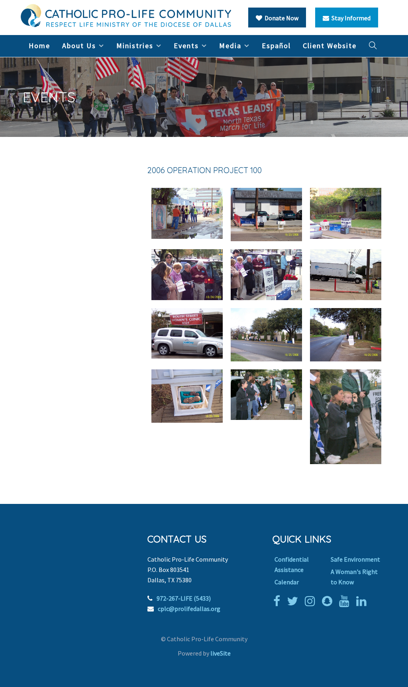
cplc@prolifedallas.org (189, 609)
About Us (79, 45)
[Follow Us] (294, 601)
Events (186, 45)
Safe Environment (355, 559)
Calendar (287, 582)
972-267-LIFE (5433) (184, 598)
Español (276, 45)
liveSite (220, 653)
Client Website (330, 45)
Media (230, 45)
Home (39, 45)
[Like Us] (279, 601)
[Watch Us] (346, 601)
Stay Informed (350, 18)
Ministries (134, 45)
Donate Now (280, 18)
